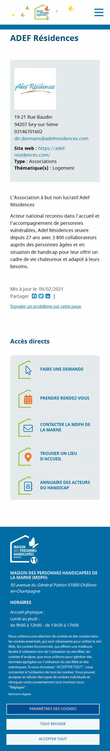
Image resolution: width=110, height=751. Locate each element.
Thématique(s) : (33, 168)
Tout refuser (53, 724)
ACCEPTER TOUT (53, 739)
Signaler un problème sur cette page (45, 307)
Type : (21, 161)
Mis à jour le (23, 289)
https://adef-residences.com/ (40, 151)
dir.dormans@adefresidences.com (51, 139)
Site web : (26, 148)
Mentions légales (19, 694)
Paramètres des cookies (52, 709)
